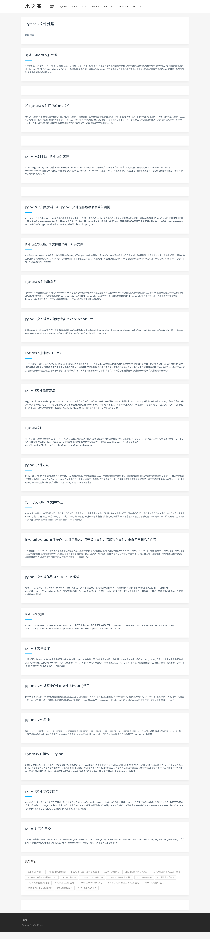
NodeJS (108, 6)
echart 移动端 (69, 877)
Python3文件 (34, 427)
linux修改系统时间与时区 (136, 872)
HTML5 (137, 6)
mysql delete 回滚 (64, 883)
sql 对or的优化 (35, 872)
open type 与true (87, 888)
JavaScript (122, 6)
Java (74, 6)
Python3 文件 (34, 614)
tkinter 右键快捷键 (57, 872)
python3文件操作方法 (40, 390)
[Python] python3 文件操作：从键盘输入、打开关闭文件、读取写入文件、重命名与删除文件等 (90, 539)
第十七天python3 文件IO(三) (44, 502)
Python (63, 6)
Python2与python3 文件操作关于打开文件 (54, 244)
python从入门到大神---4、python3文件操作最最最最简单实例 (67, 207)
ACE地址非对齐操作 (165, 877)
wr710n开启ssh (144, 877)
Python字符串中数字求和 (119, 877)
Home (24, 920)
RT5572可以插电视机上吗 (92, 877)
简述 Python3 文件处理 (41, 55)
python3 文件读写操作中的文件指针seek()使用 (57, 686)
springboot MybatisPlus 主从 (123, 883)
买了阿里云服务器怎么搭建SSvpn (42, 877)
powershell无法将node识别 (85, 872)
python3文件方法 (37, 465)
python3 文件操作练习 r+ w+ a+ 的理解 (52, 577)
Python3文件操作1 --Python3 (45, 754)
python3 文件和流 (37, 720)
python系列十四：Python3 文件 (47, 156)
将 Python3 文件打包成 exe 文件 (47, 106)
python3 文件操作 (37, 648)
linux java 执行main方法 (91, 883)
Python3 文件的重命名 (40, 282)
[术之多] (33, 5)
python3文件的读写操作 (41, 791)
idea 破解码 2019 (64, 888)
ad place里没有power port (166, 872)
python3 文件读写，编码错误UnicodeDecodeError (59, 319)
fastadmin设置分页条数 (38, 883)
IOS (84, 6)
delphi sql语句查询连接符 (40, 888)
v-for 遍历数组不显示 (154, 883)
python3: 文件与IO (38, 828)
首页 (52, 6)
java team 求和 (111, 872)
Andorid (95, 6)
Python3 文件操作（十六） (44, 353)
